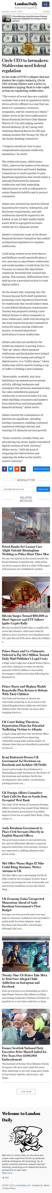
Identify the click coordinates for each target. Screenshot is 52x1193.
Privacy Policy (9, 1188)
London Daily (26, 3)
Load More (26, 1091)
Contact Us (37, 1185)
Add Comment (41, 469)
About (46, 1185)
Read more (7, 1173)
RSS (7, 1177)
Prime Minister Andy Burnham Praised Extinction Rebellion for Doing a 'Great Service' (29, 18)
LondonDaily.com (23, 1185)
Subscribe (43, 489)
